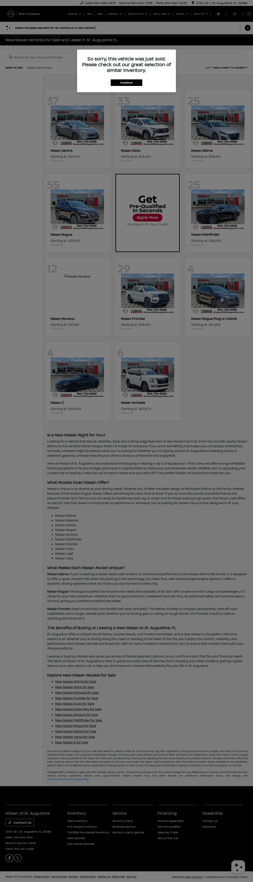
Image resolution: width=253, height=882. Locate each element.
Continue (126, 82)
